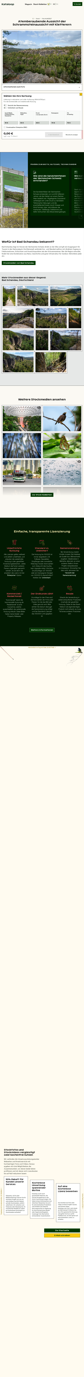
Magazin (28, 4)
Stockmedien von (18, 263)
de (54, 4)
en (57, 4)
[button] (42, 87)
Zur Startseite (62, 1230)
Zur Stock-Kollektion (42, 495)
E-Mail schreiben (62, 1235)
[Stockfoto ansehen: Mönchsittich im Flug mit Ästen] (75, 658)
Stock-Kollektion (40, 4)
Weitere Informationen (42, 630)
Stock (38, 18)
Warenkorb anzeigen (72, 135)
